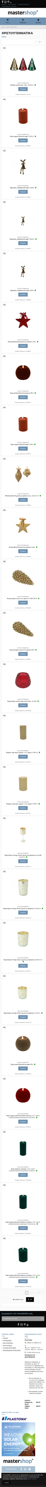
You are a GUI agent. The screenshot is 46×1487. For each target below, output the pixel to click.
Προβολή (23, 89)
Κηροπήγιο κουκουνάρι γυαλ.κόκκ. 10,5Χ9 (22, 701)
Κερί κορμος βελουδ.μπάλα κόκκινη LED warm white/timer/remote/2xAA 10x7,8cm (23, 1116)
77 (39, 1293)
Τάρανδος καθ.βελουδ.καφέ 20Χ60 (22, 188)
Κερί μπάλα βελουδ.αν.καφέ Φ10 (22, 1064)
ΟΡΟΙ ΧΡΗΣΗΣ (12, 4)
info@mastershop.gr (33, 1352)
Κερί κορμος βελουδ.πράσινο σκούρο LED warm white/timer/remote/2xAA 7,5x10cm (23, 1276)
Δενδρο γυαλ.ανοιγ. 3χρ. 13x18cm (22, 85)
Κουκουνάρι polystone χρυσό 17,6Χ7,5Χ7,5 (22, 598)
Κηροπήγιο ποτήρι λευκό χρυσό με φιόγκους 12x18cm (22, 908)
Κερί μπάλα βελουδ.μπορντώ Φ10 (22, 393)
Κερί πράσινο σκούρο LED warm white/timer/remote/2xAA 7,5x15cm (22, 1170)
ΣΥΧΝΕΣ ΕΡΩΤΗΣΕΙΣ (23, 4)
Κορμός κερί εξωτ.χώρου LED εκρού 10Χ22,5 (22, 752)
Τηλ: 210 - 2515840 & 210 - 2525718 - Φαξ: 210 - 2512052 (34, 1348)
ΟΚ (31, 1299)
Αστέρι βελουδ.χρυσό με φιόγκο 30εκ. (22, 547)
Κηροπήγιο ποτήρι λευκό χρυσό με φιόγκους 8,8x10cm (23, 960)
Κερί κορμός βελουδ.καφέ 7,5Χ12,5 (22, 136)
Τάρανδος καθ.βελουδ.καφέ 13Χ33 (22, 290)
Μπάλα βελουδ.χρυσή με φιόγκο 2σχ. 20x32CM (22, 496)
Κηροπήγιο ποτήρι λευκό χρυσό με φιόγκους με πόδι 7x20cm (23, 856)
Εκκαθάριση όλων (19, 1299)
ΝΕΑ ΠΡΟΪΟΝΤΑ (8, 1343)
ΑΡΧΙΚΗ (4, 4)
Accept (6, 1482)
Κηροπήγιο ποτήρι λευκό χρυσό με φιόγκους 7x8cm (22, 1013)
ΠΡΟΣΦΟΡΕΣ (7, 1341)
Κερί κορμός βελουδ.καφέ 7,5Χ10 (22, 444)
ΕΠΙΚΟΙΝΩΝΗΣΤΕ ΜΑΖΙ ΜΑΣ (9, 6)
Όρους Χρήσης (32, 1479)
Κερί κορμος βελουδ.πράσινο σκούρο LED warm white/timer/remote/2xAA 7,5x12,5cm (23, 1223)
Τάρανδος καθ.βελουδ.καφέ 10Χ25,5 (22, 239)
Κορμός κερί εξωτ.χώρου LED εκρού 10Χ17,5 (22, 804)
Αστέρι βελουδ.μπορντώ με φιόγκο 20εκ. (22, 342)
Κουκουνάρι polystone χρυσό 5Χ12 (22, 650)
